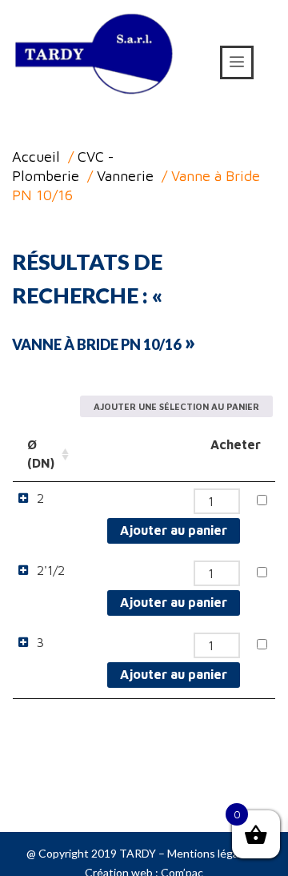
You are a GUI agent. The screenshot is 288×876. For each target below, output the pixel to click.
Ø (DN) (40, 453)
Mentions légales (210, 853)
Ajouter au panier (173, 530)
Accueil (36, 156)
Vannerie (125, 175)
